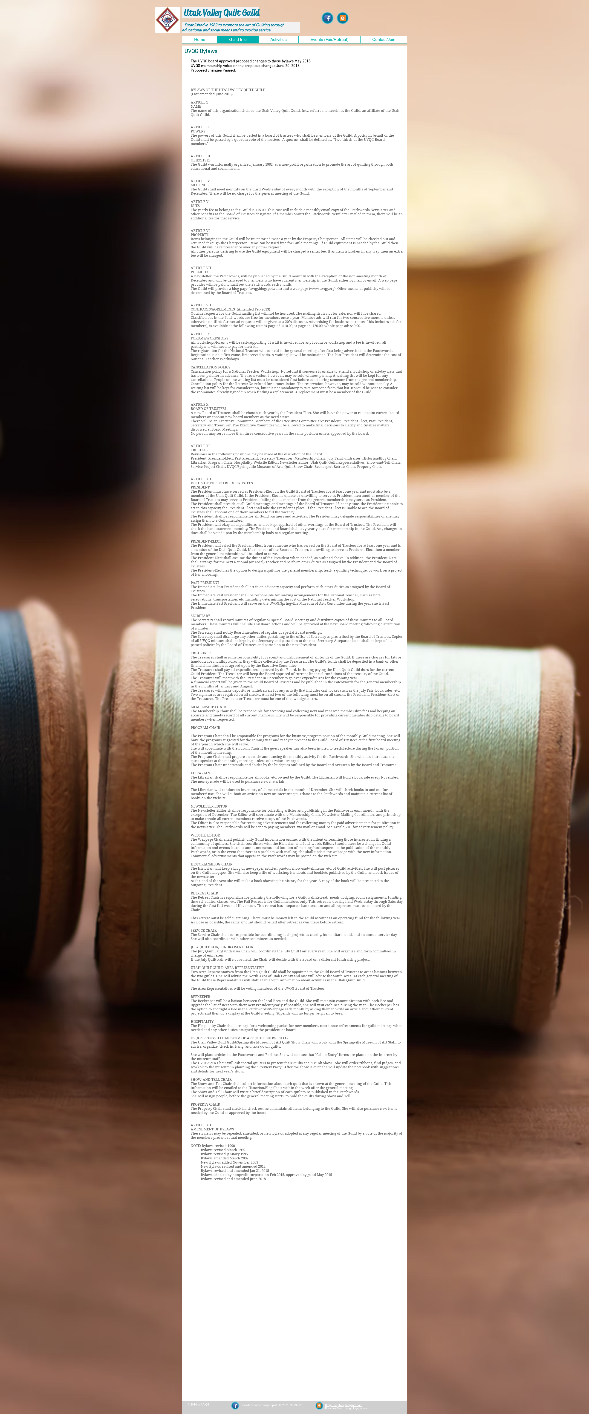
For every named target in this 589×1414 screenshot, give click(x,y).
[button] (278, 39)
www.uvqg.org (322, 289)
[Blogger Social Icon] (343, 18)
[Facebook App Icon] (327, 18)
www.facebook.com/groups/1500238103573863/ (272, 1405)
